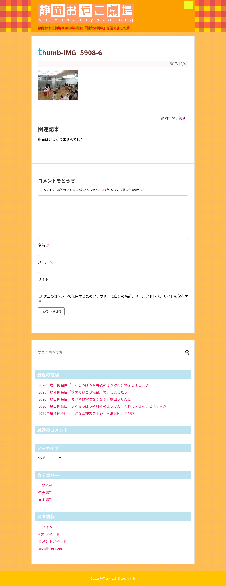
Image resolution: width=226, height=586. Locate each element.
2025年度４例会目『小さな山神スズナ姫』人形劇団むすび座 (86, 413)
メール (45, 262)
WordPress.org (50, 548)
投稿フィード (49, 534)
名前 (43, 245)
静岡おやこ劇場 (173, 118)
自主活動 (45, 499)
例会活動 (45, 492)
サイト (43, 279)
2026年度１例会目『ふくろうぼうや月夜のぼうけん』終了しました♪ (93, 385)
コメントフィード (52, 541)
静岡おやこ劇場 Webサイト (117, 578)
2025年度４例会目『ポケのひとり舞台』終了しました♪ (83, 392)
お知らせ (45, 485)
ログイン (45, 526)
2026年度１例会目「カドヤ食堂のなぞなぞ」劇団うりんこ (84, 399)
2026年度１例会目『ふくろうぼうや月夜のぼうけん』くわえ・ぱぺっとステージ (102, 406)
